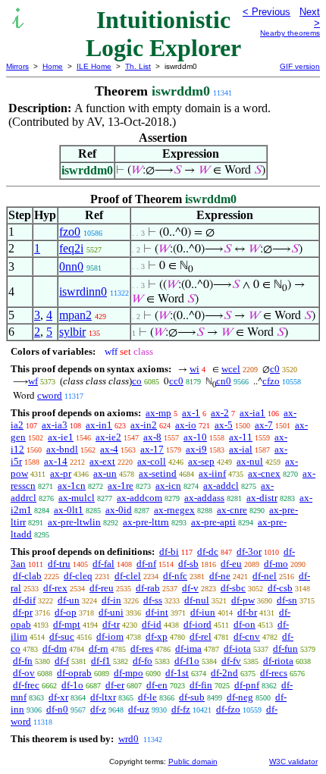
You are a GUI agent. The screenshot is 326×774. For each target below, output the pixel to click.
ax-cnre (232, 509)
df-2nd (224, 672)
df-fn (23, 660)
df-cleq (78, 575)
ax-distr (261, 497)
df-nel (264, 575)
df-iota (237, 648)
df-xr (58, 697)
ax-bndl (62, 449)
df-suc (61, 636)
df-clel (127, 575)
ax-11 (240, 437)
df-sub (192, 697)
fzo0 (69, 231)
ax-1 (191, 412)
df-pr (23, 612)
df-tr (111, 624)
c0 (275, 368)
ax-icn (168, 485)
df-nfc (175, 575)
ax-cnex (264, 473)
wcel (230, 368)
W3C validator (293, 761)
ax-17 (152, 449)
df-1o (72, 685)
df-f (62, 660)
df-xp (157, 636)
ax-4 (109, 449)
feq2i (71, 248)
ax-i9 (196, 449)
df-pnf (246, 685)
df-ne (219, 575)
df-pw (243, 600)
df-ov (24, 672)
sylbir (72, 331)
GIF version (300, 66)
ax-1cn (72, 485)
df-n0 (57, 709)
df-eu (231, 563)
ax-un (105, 473)
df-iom (110, 636)
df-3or (249, 551)
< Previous (266, 11)
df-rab (148, 588)
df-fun (285, 648)
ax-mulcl (76, 497)
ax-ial (240, 449)
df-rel (201, 636)
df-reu (101, 588)
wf (33, 381)
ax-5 (224, 425)
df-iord (197, 624)
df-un (69, 600)
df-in (111, 600)
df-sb (188, 563)
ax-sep (201, 461)
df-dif (24, 600)
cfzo (271, 381)
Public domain (193, 761)
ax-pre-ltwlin (74, 522)
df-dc (207, 551)
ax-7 (264, 425)
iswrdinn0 (83, 291)
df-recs (273, 672)
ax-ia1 (252, 412)
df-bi (169, 551)
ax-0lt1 (68, 509)
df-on (244, 624)
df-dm (54, 648)
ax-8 (152, 437)
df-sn (287, 600)
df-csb (280, 588)
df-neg (240, 697)
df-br (247, 612)
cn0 (223, 381)
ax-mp (158, 412)
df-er (114, 685)
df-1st (177, 672)
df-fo (142, 660)
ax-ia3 (54, 425)
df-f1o (186, 660)
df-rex (55, 588)
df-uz (138, 709)
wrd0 (128, 738)
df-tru (59, 563)
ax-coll (151, 461)
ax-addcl (221, 485)
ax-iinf (212, 473)
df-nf (146, 563)
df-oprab (74, 672)
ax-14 (55, 461)
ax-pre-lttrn (146, 522)
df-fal (103, 563)
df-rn (98, 648)
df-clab (27, 575)
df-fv (231, 660)
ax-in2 (143, 425)
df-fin (201, 685)
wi (194, 368)
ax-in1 (99, 425)
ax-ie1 (61, 437)
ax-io (185, 425)
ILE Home (94, 66)
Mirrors (17, 66)
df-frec (26, 685)
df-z (98, 709)
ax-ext (102, 461)
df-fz (180, 709)
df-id (151, 624)
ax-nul (250, 461)
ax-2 (220, 412)
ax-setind (158, 473)
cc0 (176, 381)
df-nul (196, 600)
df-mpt (66, 624)
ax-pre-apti (213, 522)
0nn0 (71, 266)
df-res (141, 648)
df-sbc (233, 588)
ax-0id (118, 509)
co (137, 381)
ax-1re (120, 485)
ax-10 (195, 437)
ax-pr (60, 473)
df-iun (202, 612)
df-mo (276, 563)
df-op (66, 612)
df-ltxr (103, 697)
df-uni (111, 612)
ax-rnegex (174, 509)
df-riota (278, 660)
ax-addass (204, 497)
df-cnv (247, 636)
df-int (157, 612)
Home (52, 66)
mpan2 (75, 315)
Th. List (138, 66)
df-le (147, 697)
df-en (157, 685)
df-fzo (228, 709)
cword (49, 395)
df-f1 (101, 660)
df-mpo (128, 672)
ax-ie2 (108, 437)
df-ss (152, 600)
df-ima (188, 648)
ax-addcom (139, 497)
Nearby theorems (290, 33)
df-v (190, 588)
